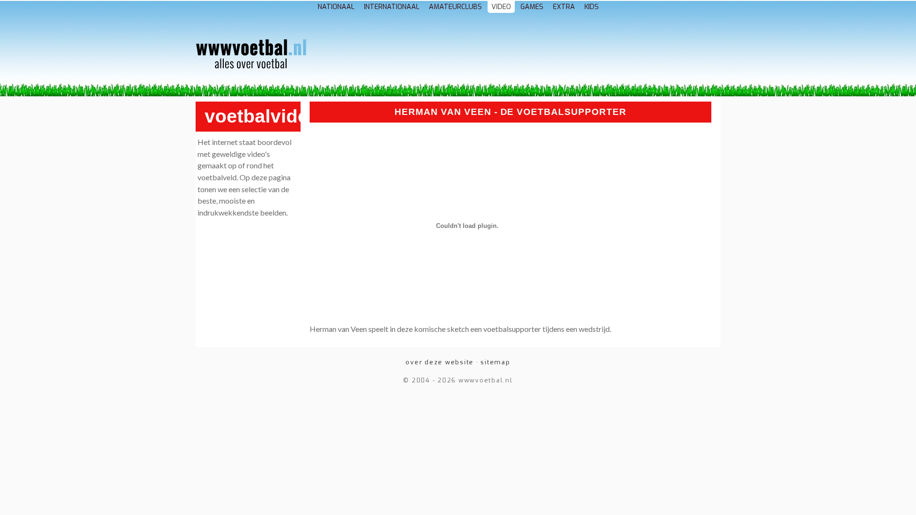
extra (564, 6)
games (531, 6)
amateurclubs (455, 6)
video (501, 6)
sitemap (495, 362)
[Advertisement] (513, 56)
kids (591, 6)
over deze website (440, 362)
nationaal (336, 6)
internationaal (391, 6)
